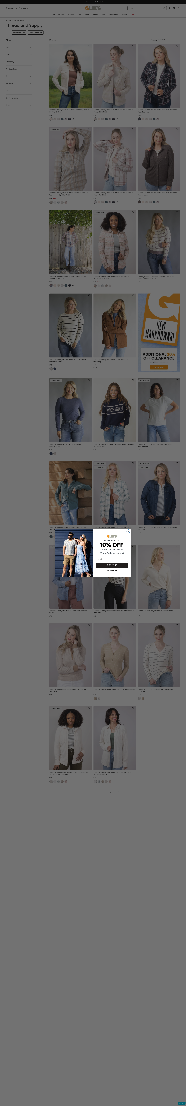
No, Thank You (112, 570)
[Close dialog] (128, 531)
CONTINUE (112, 565)
